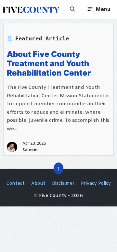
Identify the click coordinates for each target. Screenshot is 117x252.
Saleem (30, 150)
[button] (72, 9)
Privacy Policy (96, 184)
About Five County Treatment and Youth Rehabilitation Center (49, 63)
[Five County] (31, 9)
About (38, 184)
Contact (15, 184)
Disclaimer (63, 184)
